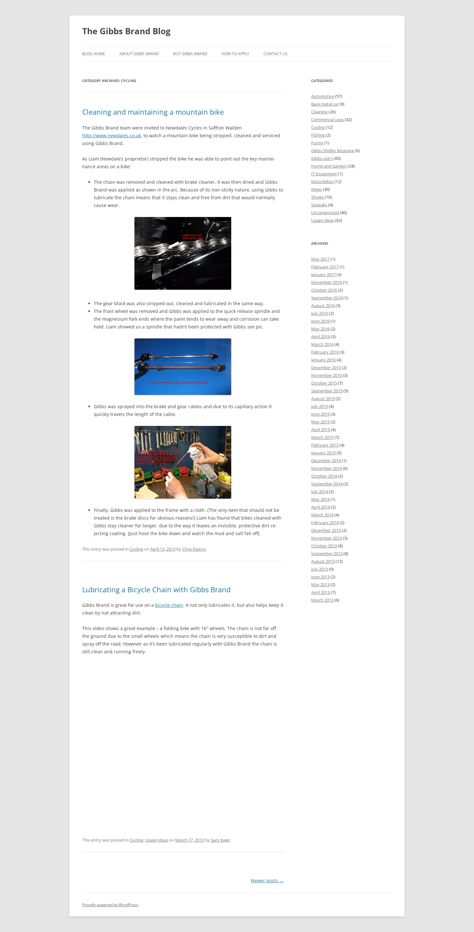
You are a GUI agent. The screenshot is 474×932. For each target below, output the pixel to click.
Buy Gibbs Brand (190, 54)
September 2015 (326, 391)
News (316, 189)
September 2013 (326, 553)
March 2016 (322, 344)
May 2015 (320, 422)
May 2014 (320, 499)
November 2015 (326, 375)
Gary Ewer (220, 840)
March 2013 (322, 600)
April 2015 (320, 429)
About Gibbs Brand (139, 54)
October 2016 (324, 290)
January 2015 (323, 453)
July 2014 (319, 491)
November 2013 (326, 538)
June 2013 (320, 577)
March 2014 (322, 515)
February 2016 (325, 352)
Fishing (318, 135)
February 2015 (325, 445)
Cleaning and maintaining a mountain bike (153, 112)
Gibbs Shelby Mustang (332, 150)
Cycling (136, 549)
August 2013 (323, 561)
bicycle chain (169, 605)
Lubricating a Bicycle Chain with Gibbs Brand (156, 589)
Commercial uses (327, 119)
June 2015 (320, 414)
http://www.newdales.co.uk (111, 135)
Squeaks (319, 205)
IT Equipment (324, 174)
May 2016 (320, 329)
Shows (317, 197)
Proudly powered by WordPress (110, 904)
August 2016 (323, 305)
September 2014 (326, 484)
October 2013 (324, 546)
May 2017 (320, 259)
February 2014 (325, 522)
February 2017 (325, 267)
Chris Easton (194, 549)
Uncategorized (325, 212)
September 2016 (326, 298)
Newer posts (267, 880)
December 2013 (326, 530)
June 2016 (320, 321)
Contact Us (275, 54)
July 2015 (319, 406)
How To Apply (235, 54)
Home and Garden (329, 166)
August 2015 (323, 398)
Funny (317, 143)
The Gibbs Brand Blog (126, 31)
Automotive (322, 96)
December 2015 (326, 367)
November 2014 (326, 468)
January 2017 (323, 274)
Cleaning (319, 112)
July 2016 (319, 313)
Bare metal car (325, 104)
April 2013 (320, 592)
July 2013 (319, 569)
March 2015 (322, 437)
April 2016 (320, 336)
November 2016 (326, 282)
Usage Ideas (156, 840)
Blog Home (93, 54)
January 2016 (323, 360)
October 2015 (324, 383)
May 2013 (320, 584)
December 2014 (326, 460)
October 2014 (324, 476)
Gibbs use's (322, 158)
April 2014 (320, 507)
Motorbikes (322, 181)
